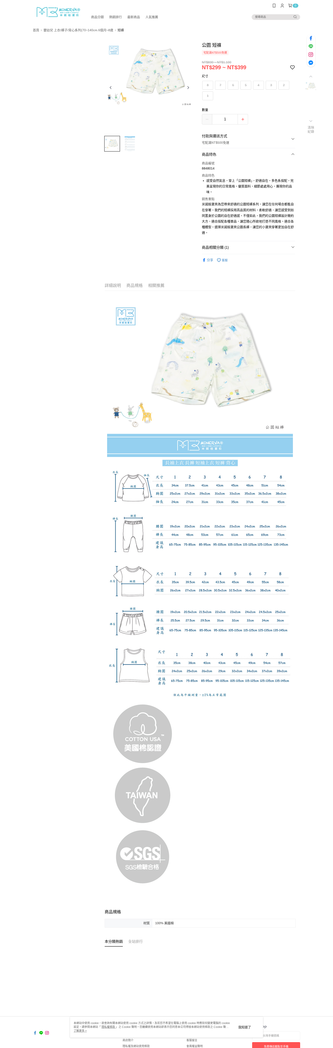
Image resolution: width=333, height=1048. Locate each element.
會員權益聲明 (194, 1046)
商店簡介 (128, 1040)
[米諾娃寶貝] (58, 12)
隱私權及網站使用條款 (136, 1046)
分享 (210, 260)
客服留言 (191, 1040)
